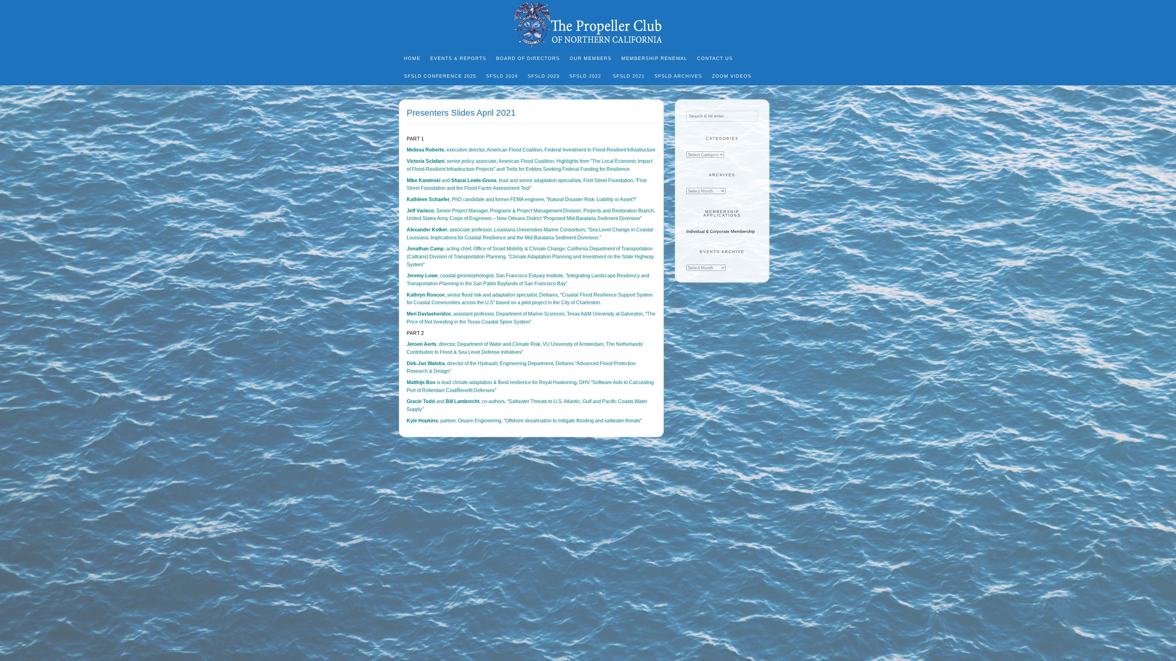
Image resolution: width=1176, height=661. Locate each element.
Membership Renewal (654, 58)
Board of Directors (528, 58)
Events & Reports (458, 58)
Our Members (591, 58)
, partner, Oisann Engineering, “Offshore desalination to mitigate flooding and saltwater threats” (524, 420)
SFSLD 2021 (629, 76)
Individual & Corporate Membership (720, 231)
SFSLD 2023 (544, 76)
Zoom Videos (732, 76)
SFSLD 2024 (502, 76)
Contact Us (715, 58)
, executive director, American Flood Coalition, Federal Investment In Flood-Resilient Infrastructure (531, 149)
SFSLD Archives (678, 76)
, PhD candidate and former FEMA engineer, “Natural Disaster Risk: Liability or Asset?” (521, 199)
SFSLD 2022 (586, 76)
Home (412, 58)
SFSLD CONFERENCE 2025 (440, 76)
